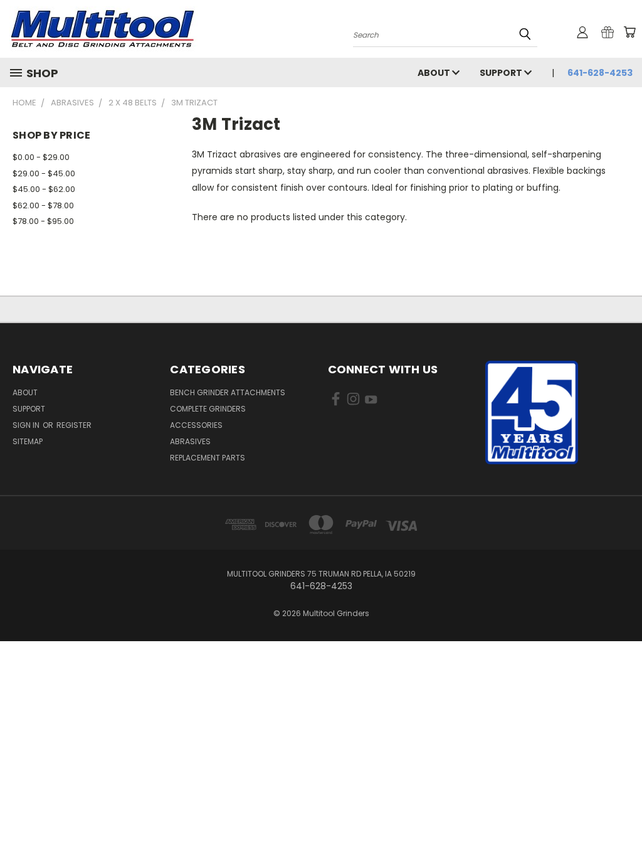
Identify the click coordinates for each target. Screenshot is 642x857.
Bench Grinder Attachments (227, 392)
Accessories (196, 425)
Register (74, 425)
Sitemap (28, 441)
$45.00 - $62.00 (44, 189)
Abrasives (190, 441)
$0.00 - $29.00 (41, 157)
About (435, 73)
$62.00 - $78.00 (43, 205)
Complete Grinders (208, 408)
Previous (623, 817)
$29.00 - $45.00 (44, 173)
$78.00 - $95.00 (43, 221)
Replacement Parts (207, 457)
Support (502, 73)
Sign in (27, 425)
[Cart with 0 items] (629, 32)
